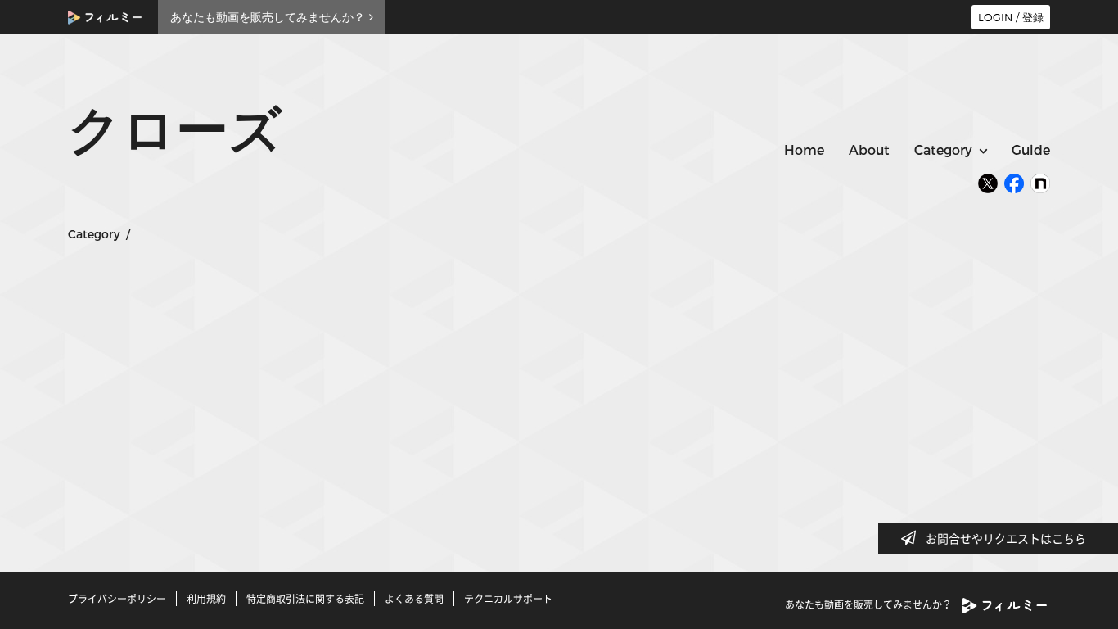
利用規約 (206, 598)
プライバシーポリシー (117, 598)
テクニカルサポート (508, 598)
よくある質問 (414, 598)
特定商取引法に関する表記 (305, 598)
